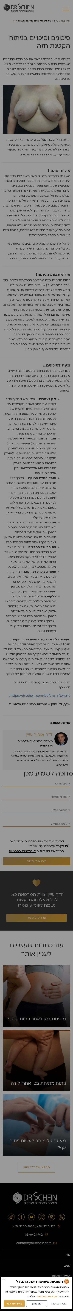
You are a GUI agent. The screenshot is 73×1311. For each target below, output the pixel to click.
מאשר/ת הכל (14, 1303)
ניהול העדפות (59, 1303)
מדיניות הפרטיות (47, 1296)
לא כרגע (36, 1303)
